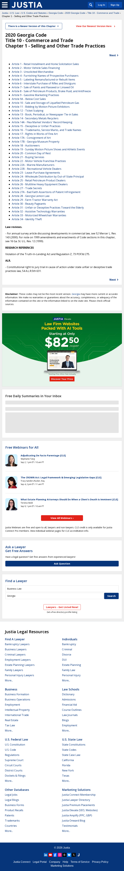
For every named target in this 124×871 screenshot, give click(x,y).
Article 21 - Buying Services (28, 157)
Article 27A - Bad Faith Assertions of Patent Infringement (46, 192)
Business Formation (17, 694)
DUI (64, 659)
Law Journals (70, 715)
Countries (11, 826)
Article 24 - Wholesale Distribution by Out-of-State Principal (48, 176)
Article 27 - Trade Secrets (27, 188)
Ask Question (62, 563)
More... (9, 680)
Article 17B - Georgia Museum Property (35, 141)
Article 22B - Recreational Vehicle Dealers (36, 169)
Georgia (76, 294)
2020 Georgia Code (75, 13)
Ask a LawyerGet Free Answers (19, 549)
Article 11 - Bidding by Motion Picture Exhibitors (41, 106)
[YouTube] (50, 855)
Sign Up (115, 5)
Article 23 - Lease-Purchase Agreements (36, 172)
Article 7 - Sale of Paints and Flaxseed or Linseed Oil (43, 87)
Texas (65, 775)
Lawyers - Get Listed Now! (62, 607)
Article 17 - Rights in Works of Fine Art (35, 134)
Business (11, 689)
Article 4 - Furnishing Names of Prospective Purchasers (45, 75)
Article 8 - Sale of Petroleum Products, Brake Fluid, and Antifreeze (51, 91)
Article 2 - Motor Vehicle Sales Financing (36, 68)
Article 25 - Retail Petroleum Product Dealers (39, 180)
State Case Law (71, 755)
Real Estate (11, 720)
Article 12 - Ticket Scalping (27, 110)
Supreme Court (14, 760)
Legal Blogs (12, 800)
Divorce (66, 654)
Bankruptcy (69, 644)
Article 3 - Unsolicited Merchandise (32, 72)
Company (54, 861)
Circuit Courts (13, 765)
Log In (101, 5)
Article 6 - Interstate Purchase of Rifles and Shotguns (44, 83)
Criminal (67, 649)
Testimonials (70, 826)
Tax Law (10, 725)
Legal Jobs (11, 794)
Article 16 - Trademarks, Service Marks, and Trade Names (46, 130)
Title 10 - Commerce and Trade (103, 13)
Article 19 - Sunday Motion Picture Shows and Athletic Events (48, 149)
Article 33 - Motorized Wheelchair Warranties (39, 215)
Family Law (68, 670)
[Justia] (27, 5)
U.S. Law (14, 13)
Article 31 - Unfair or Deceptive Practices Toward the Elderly (48, 207)
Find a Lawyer (16, 581)
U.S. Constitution (15, 744)
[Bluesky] (69, 855)
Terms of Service (80, 861)
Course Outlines (72, 710)
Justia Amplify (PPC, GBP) (77, 815)
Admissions (69, 699)
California (68, 760)
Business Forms (14, 805)
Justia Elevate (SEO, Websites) (80, 810)
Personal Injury (71, 675)
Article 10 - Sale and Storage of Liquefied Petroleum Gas (45, 103)
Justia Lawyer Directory (76, 800)
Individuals (69, 639)
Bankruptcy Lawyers (17, 644)
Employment (12, 704)
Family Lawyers (14, 670)
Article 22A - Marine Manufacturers (33, 165)
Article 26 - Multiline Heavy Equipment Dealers (40, 184)
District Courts (13, 770)
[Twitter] (74, 855)
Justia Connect (21, 861)
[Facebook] (55, 855)
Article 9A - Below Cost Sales (29, 99)
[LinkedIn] (46, 855)
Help (65, 861)
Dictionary (68, 694)
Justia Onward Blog (73, 820)
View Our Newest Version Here (94, 26)
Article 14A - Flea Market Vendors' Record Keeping (42, 122)
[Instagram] (60, 855)
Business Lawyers (15, 649)
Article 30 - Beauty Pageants (29, 203)
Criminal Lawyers (15, 654)
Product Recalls (14, 810)
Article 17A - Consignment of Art (31, 138)
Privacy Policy (100, 861)
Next (112, 55)
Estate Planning (71, 665)
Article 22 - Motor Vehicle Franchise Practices (39, 161)
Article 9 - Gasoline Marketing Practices (35, 95)
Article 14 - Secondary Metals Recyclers (35, 118)
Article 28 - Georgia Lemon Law (30, 196)
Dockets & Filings (15, 775)
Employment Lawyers (18, 659)
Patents (9, 815)
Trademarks (12, 820)
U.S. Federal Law (16, 739)
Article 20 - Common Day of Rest (31, 153)
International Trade (17, 715)
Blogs (65, 720)
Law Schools (70, 689)
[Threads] (64, 855)
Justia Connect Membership (79, 794)
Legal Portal (40, 861)
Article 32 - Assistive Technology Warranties (38, 211)
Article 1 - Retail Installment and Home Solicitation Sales (45, 64)
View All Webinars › (62, 518)
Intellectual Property (17, 710)
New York (68, 770)
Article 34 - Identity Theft (27, 219)
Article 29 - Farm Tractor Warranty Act (35, 200)
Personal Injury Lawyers (19, 675)
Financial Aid (69, 704)
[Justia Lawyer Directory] (78, 855)
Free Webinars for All (21, 447)
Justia (5, 13)
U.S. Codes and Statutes (33, 13)
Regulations (12, 755)
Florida (66, 765)
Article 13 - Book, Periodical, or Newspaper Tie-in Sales (45, 114)
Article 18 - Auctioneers (26, 145)
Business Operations (17, 699)
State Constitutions (73, 744)
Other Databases (17, 790)
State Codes (69, 750)
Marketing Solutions (76, 790)
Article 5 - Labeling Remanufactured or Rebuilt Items (43, 79)
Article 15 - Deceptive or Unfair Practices (36, 126)
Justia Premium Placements (78, 805)
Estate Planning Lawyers (20, 665)
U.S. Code (10, 750)
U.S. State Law (72, 739)
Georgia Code (56, 13)
